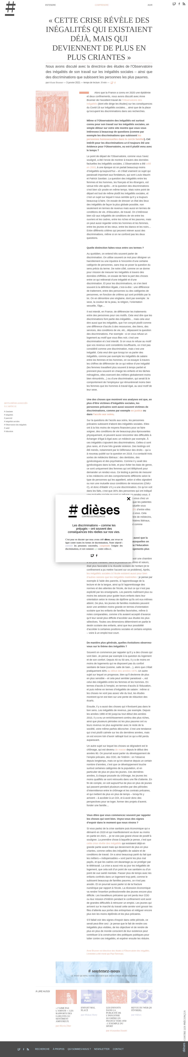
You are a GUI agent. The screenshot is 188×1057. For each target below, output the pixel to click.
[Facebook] (96, 555)
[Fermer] (128, 498)
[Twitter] (93, 555)
